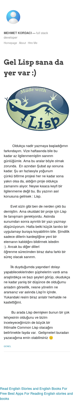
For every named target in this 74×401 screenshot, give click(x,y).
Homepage (10, 43)
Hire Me (32, 43)
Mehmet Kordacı (18, 33)
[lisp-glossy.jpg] (37, 130)
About (22, 43)
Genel (7, 346)
